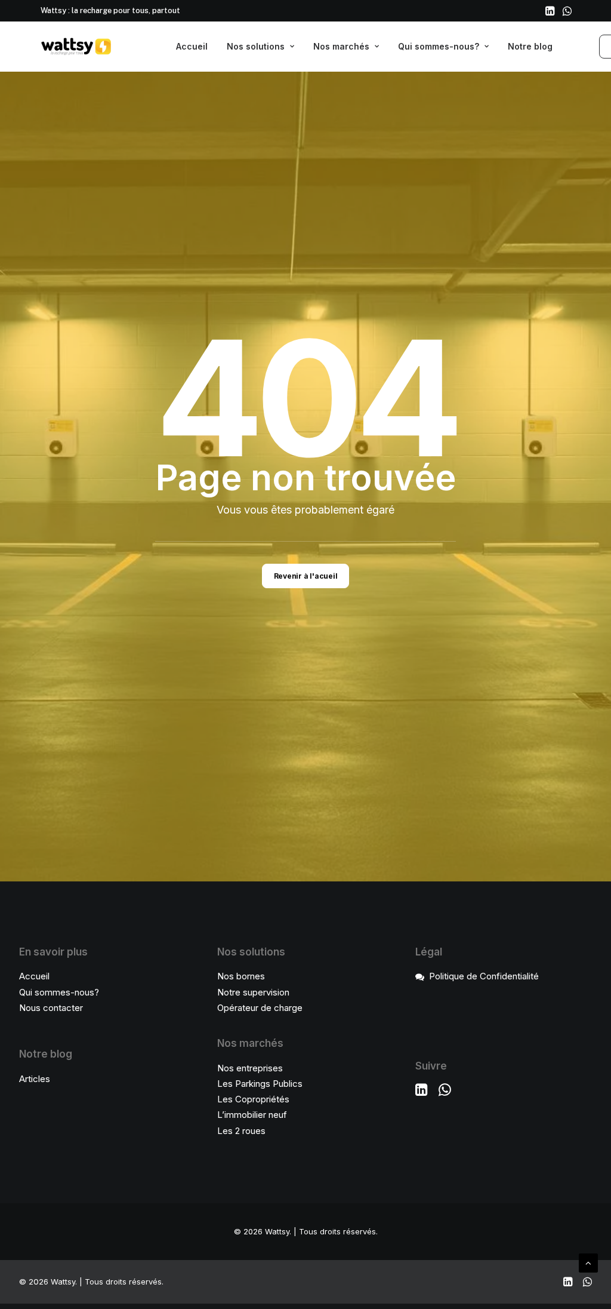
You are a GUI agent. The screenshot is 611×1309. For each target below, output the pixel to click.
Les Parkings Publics (260, 1083)
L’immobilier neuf (252, 1114)
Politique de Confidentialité (484, 976)
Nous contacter (51, 1007)
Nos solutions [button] (256, 46)
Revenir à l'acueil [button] (306, 575)
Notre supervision (253, 992)
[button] (549, 10)
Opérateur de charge (260, 1007)
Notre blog (530, 46)
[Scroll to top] (588, 1262)
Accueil (192, 46)
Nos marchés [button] (341, 46)
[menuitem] (549, 10)
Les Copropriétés (253, 1099)
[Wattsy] (76, 47)
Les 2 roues (241, 1130)
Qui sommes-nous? (438, 46)
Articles (34, 1078)
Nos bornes (241, 976)
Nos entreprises (250, 1068)
